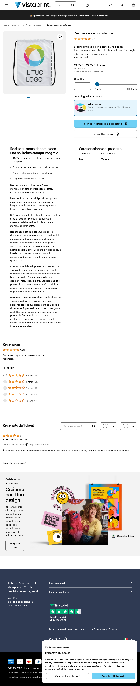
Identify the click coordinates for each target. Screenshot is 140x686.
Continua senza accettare (57, 647)
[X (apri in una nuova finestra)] (60, 640)
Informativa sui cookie (72, 669)
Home (27, 668)
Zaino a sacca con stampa (59, 25)
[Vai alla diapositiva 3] (36, 98)
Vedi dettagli (81, 57)
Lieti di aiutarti (57, 582)
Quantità (79, 78)
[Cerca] (73, 5)
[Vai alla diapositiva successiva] (64, 62)
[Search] (93, 426)
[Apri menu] (6, 5)
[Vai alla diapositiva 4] (40, 98)
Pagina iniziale (9, 25)
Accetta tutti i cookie (113, 676)
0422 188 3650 (15, 668)
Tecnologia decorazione (88, 96)
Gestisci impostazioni (67, 676)
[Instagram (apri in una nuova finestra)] (55, 640)
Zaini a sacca (35, 25)
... (23, 24)
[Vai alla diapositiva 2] (32, 98)
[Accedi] (122, 5)
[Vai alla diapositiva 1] (28, 98)
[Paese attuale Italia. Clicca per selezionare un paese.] (128, 640)
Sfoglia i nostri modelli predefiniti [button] (103, 123)
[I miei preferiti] (110, 5)
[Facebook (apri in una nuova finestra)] (51, 640)
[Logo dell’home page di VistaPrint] (32, 5)
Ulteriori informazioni (100, 15)
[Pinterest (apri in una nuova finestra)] (65, 639)
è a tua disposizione (19, 601)
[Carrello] (133, 5)
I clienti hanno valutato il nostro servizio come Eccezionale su (83, 629)
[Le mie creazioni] (98, 5)
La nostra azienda (59, 592)
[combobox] (63, 5)
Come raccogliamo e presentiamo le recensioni (23, 357)
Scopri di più (15, 545)
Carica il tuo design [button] (103, 133)
